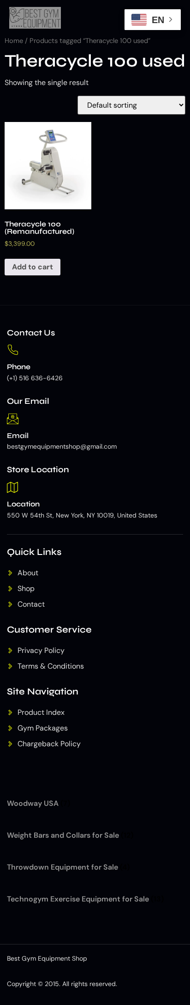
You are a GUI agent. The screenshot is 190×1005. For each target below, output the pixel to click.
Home (14, 40)
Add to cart (32, 267)
